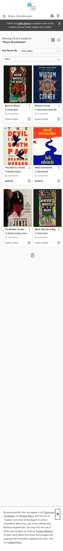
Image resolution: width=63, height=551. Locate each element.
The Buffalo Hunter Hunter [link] (16, 229)
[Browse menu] (58, 16)
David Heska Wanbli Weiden (48, 109)
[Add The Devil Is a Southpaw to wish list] (29, 181)
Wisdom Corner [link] (42, 106)
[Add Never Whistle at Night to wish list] (59, 243)
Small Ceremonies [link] (43, 167)
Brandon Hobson (14, 171)
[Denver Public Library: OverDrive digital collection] (31, 6)
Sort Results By (9, 50)
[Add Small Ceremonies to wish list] (59, 181)
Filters (7, 59)
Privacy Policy (27, 516)
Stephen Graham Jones (17, 233)
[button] (53, 40)
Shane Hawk (12, 109)
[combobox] (25, 16)
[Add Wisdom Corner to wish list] (59, 119)
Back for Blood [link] (12, 106)
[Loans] (52, 16)
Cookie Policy (14, 542)
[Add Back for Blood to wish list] (29, 119)
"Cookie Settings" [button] (44, 531)
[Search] (4, 16)
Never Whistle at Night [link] (46, 229)
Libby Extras (24, 23)
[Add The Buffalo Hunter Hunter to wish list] (29, 243)
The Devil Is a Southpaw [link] (16, 167)
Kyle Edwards (42, 171)
